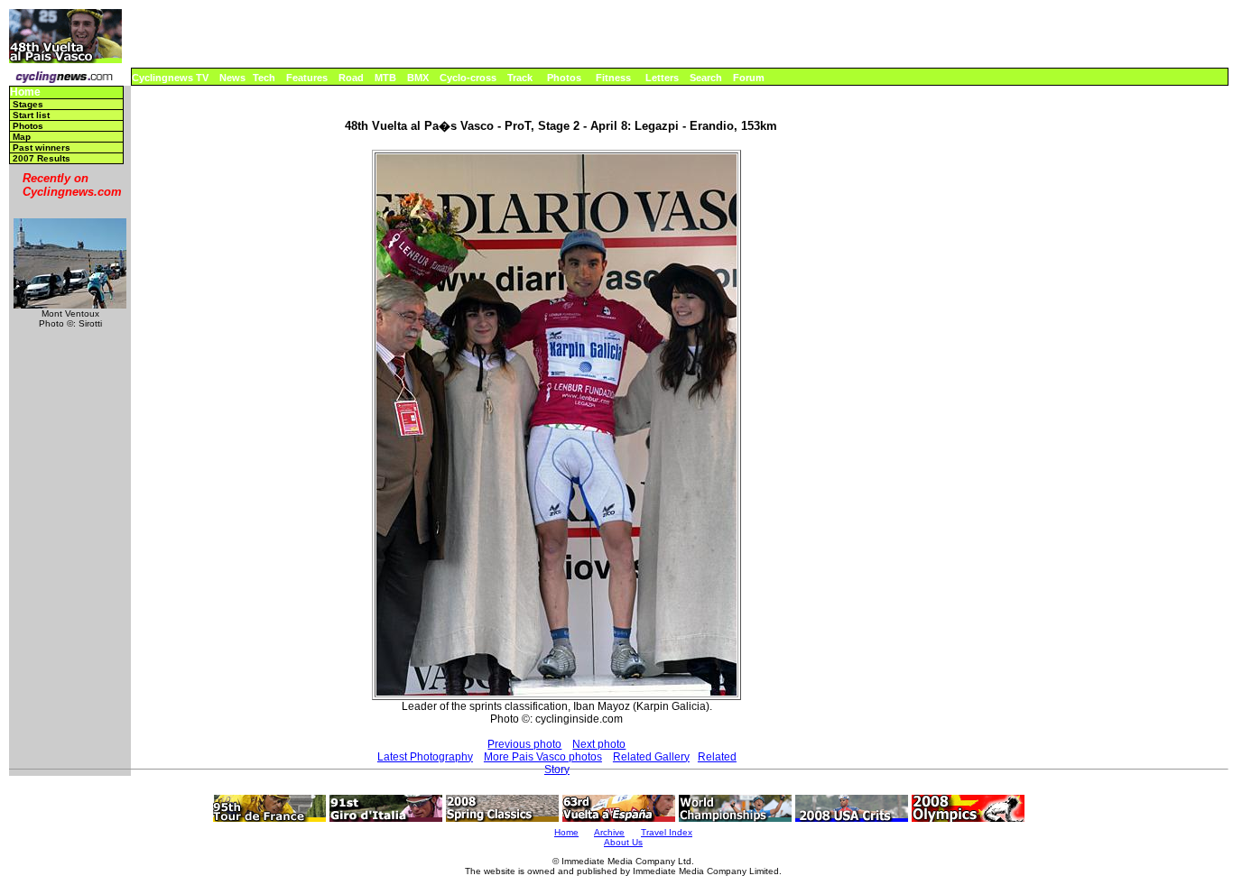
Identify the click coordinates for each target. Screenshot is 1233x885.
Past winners (41, 147)
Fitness (613, 77)
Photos (564, 77)
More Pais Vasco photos (543, 757)
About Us (623, 842)
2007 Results (41, 158)
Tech (264, 77)
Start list (31, 115)
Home (25, 92)
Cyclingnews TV (170, 77)
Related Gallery (651, 757)
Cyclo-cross (468, 77)
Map (22, 137)
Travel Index (666, 832)
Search (706, 77)
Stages (28, 104)
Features (307, 77)
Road (351, 77)
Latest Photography (425, 757)
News (232, 77)
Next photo (599, 744)
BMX (418, 77)
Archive (609, 832)
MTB (385, 77)
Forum (749, 77)
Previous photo (524, 744)
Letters (662, 77)
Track (520, 77)
